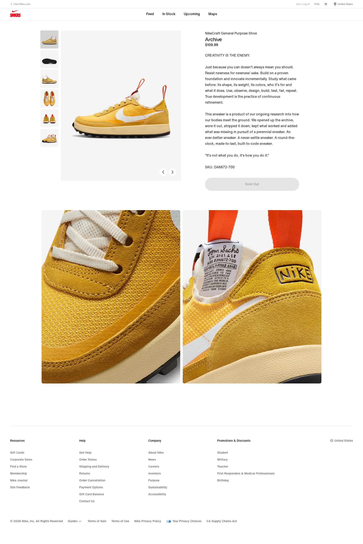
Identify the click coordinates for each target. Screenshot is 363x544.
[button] (49, 59)
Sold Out (252, 184)
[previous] (163, 172)
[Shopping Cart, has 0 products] (325, 4)
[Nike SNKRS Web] (15, 14)
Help (317, 4)
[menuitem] (75, 521)
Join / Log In (303, 4)
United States (343, 440)
